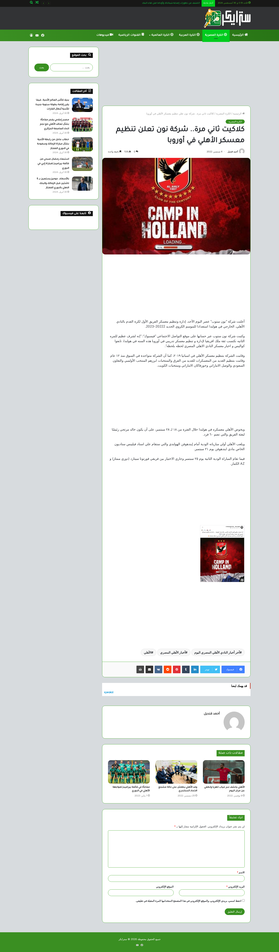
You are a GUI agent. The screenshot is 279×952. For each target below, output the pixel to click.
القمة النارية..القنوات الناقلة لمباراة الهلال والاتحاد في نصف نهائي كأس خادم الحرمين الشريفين (152, 3)
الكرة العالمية (160, 35)
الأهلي (147, 652)
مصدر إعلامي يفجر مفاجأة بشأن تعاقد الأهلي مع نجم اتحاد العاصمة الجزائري (54, 124)
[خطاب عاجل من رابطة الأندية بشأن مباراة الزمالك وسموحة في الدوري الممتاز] (82, 144)
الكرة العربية (188, 35)
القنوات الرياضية (129, 35)
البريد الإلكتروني (235, 886)
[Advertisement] (176, 73)
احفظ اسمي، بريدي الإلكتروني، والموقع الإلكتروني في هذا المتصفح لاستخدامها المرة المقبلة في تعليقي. (188, 900)
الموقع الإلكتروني (165, 886)
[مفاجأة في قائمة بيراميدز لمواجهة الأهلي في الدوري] (129, 772)
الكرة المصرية (214, 35)
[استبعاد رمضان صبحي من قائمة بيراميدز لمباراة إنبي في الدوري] (82, 164)
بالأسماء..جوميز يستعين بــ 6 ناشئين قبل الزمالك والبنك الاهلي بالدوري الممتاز (53, 183)
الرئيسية (238, 35)
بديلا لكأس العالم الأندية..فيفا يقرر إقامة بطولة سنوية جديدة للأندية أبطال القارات (52, 104)
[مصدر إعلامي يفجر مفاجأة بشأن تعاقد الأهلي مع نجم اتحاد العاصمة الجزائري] (82, 124)
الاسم (241, 872)
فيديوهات (103, 35)
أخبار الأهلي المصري (172, 652)
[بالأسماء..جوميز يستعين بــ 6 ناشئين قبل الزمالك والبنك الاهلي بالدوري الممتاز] (82, 183)
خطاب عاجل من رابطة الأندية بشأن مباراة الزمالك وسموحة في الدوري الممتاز (53, 144)
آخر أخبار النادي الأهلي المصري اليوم (217, 652)
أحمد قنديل (233, 151)
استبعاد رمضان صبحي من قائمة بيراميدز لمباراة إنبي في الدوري (53, 163)
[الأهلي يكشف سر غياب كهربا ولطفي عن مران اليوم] (224, 772)
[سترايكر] (227, 18)
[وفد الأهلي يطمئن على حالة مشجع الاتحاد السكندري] (176, 772)
